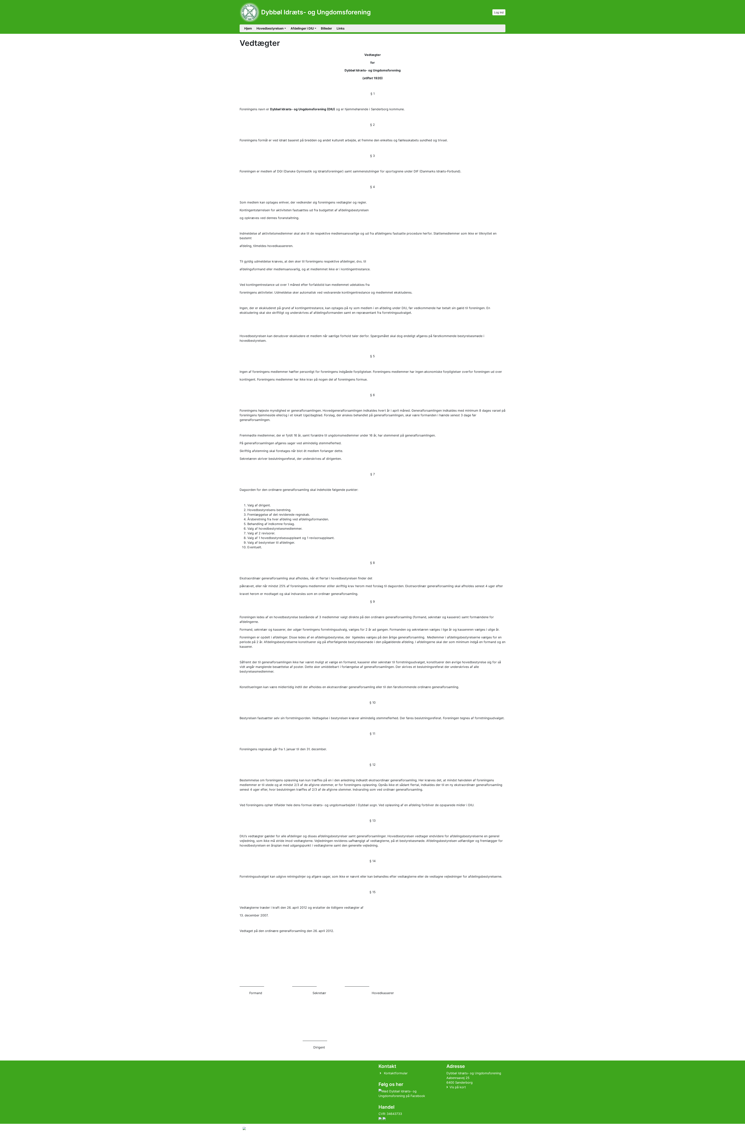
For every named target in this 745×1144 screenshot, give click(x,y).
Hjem (248, 28)
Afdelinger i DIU (302, 28)
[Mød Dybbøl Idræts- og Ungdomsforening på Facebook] (406, 1093)
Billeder (326, 28)
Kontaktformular (396, 1073)
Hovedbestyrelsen (270, 28)
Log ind (499, 12)
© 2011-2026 (251, 1138)
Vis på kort (458, 1087)
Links (341, 28)
